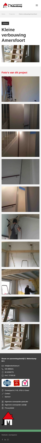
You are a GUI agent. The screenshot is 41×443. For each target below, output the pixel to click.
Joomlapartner (12, 435)
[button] (36, 5)
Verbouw (5, 23)
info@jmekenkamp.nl (12, 366)
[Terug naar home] (13, 5)
